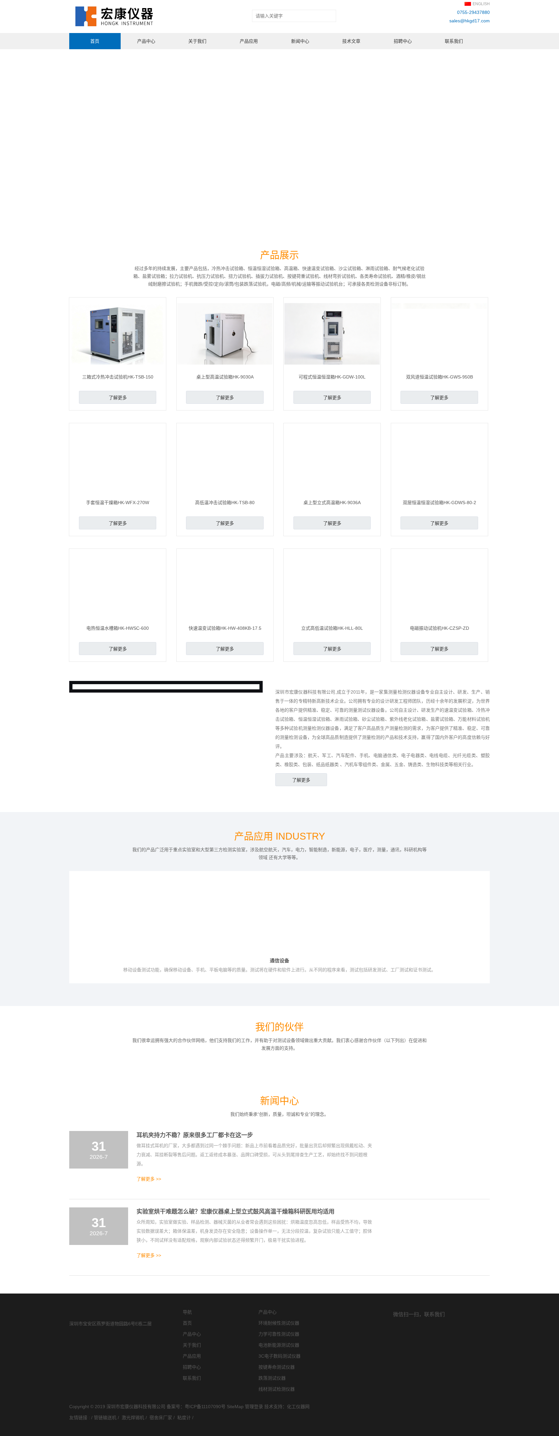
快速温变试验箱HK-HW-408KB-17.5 (225, 628)
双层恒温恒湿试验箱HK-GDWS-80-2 (439, 502)
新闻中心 (300, 41)
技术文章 (351, 41)
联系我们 (454, 41)
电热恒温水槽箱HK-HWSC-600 (117, 628)
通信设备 (279, 962)
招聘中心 (403, 41)
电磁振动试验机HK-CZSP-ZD (439, 628)
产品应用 (249, 41)
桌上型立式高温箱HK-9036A (332, 502)
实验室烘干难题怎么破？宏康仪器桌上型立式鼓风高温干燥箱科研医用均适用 (235, 1334)
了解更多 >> (149, 1302)
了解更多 (118, 397)
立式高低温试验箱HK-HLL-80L (332, 628)
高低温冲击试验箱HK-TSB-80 (225, 502)
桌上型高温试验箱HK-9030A (225, 376)
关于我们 (197, 41)
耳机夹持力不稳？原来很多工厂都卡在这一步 (195, 1258)
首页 (94, 41)
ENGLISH (481, 4)
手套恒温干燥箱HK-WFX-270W (117, 502)
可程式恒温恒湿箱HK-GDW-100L (332, 376)
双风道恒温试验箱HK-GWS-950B (439, 376)
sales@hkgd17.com (469, 20)
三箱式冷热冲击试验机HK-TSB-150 (117, 376)
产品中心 (146, 41)
